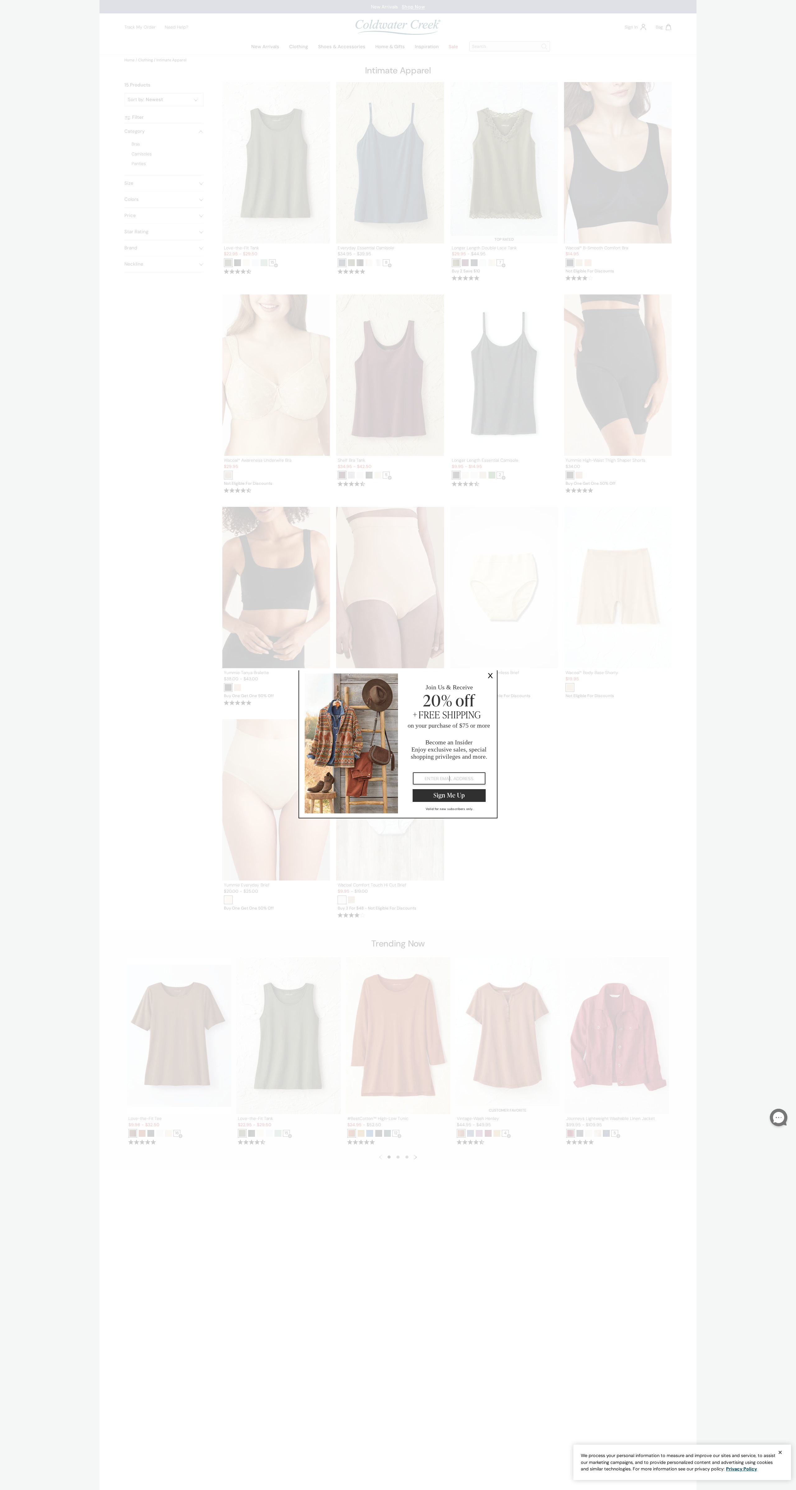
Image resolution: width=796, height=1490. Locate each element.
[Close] (780, 1452)
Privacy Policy (741, 1469)
